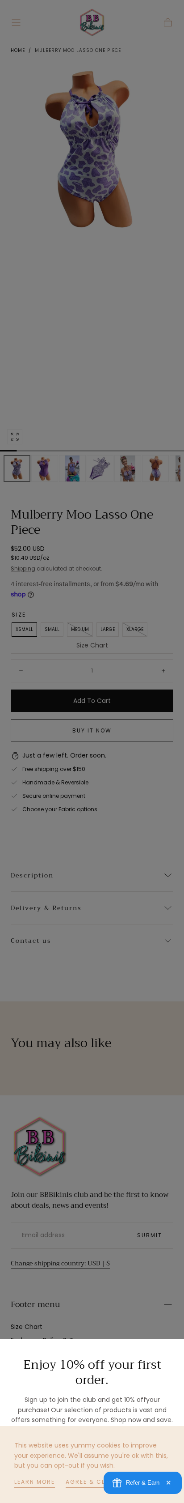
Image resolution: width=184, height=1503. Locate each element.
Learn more (34, 1482)
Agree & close (92, 1482)
